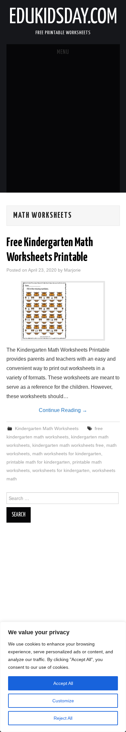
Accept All (63, 683)
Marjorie (72, 270)
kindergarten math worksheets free (68, 445)
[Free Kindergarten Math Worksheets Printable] (63, 311)
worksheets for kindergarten (60, 470)
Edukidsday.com (63, 17)
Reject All (63, 718)
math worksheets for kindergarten (66, 453)
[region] (63, 677)
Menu (63, 52)
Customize (63, 700)
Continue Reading (63, 410)
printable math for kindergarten (38, 462)
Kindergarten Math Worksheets (47, 428)
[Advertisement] (63, 126)
